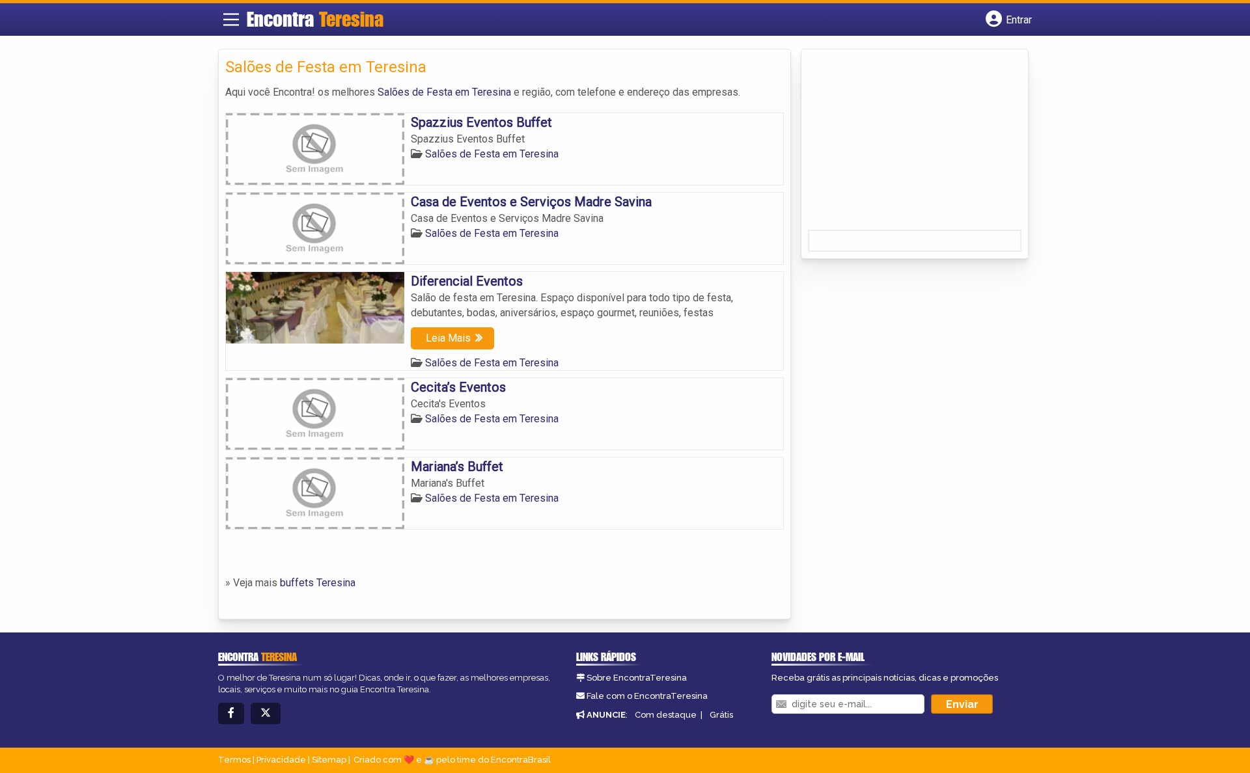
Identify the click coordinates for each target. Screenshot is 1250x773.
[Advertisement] (905, 143)
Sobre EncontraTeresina (637, 678)
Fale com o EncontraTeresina (647, 696)
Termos (234, 760)
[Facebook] (231, 713)
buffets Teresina (317, 582)
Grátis (721, 715)
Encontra (315, 19)
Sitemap (329, 760)
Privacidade (281, 760)
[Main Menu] (231, 20)
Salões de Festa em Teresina (444, 92)
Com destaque (666, 715)
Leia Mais (448, 338)
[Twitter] (266, 713)
